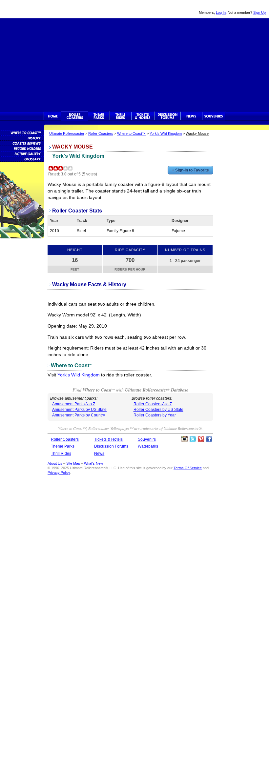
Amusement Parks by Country (78, 415)
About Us (55, 463)
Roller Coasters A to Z (153, 404)
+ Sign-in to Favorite (190, 170)
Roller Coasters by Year (155, 415)
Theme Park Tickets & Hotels (143, 116)
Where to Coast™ (131, 133)
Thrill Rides (120, 116)
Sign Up (259, 12)
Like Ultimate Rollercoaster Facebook (209, 439)
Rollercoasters (74, 116)
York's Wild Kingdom (166, 133)
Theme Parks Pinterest (200, 439)
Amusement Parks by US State (79, 409)
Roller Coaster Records (22, 148)
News (191, 116)
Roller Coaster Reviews (22, 143)
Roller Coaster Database (22, 132)
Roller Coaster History (22, 137)
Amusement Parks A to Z (73, 404)
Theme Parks (99, 116)
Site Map (73, 463)
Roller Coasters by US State (158, 409)
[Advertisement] (134, 64)
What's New (93, 463)
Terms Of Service (188, 468)
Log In (221, 12)
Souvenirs (213, 116)
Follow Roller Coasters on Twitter (192, 439)
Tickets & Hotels (108, 439)
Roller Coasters (100, 133)
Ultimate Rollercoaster (46, 9)
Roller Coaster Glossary (22, 158)
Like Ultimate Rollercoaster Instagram (184, 439)
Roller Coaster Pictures (22, 153)
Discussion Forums (167, 116)
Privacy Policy (59, 472)
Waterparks (148, 446)
